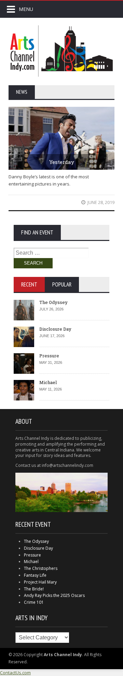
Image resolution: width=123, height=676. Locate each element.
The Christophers (40, 568)
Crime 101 (34, 602)
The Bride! (34, 589)
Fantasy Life (35, 575)
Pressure (49, 356)
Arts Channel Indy (61, 51)
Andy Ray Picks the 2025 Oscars (54, 595)
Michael (48, 382)
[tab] (29, 284)
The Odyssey (53, 302)
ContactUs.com (15, 672)
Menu (26, 9)
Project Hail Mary (40, 582)
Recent (29, 284)
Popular (61, 284)
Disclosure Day (55, 329)
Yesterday (61, 161)
